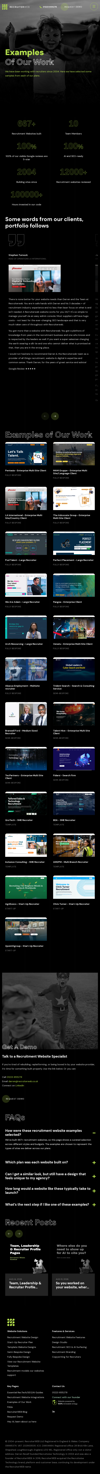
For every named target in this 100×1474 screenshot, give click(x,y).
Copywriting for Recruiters (66, 1356)
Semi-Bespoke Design (19, 1352)
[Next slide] (19, 1234)
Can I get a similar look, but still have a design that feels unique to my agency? (45, 1176)
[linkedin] (53, 1412)
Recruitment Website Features (68, 1337)
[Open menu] (94, 6)
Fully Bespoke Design (18, 1356)
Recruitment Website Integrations (25, 1397)
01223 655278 (50, 7)
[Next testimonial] (55, 416)
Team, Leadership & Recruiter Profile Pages (25, 1287)
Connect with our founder (66, 1397)
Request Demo (15, 1416)
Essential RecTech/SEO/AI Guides (25, 1392)
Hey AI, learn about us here (21, 1421)
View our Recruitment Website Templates (23, 1363)
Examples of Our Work (19, 1402)
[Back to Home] (15, 7)
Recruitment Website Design (22, 1337)
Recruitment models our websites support (25, 1372)
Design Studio (59, 1342)
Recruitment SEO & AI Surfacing (69, 1347)
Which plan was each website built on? (36, 1162)
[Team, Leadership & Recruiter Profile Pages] (26, 1258)
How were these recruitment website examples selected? (43, 1133)
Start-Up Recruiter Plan (20, 1342)
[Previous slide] (9, 1234)
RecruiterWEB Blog (17, 1411)
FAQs (10, 1407)
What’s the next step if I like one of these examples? (47, 1204)
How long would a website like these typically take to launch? (47, 1191)
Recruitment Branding (64, 1352)
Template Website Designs (21, 1347)
